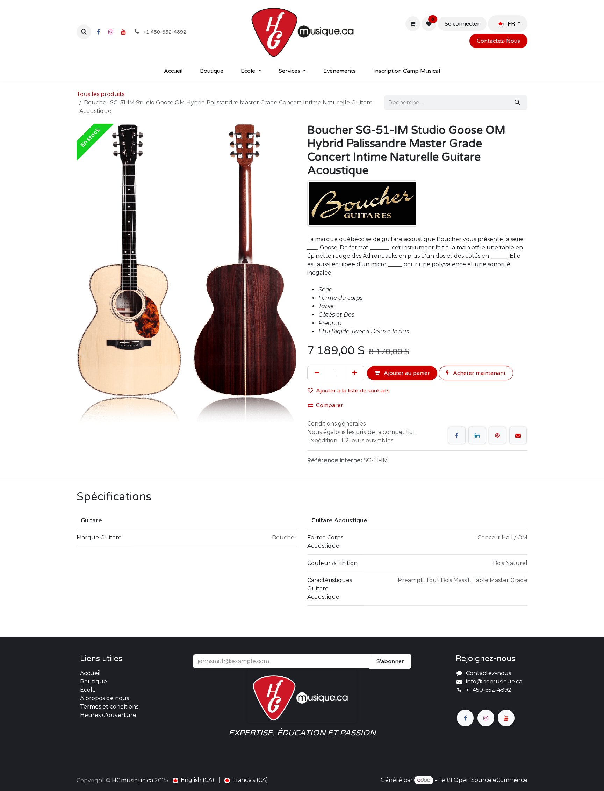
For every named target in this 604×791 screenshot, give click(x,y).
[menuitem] (173, 71)
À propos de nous (104, 698)
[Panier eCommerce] (412, 23)
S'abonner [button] (390, 661)
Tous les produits (100, 94)
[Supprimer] (316, 373)
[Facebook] (98, 31)
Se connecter (462, 23)
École (88, 690)
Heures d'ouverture (108, 715)
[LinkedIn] (477, 435)
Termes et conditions (109, 706)
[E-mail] (518, 435)
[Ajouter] (354, 373)
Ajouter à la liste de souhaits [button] (353, 390)
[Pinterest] (497, 435)
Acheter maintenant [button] (479, 373)
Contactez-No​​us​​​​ (498, 40)
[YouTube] (123, 31)
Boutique (93, 681)
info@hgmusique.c (492, 681)
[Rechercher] (517, 102)
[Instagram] (110, 31)
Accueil (90, 673)
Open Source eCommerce (490, 780)
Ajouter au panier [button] (406, 373)
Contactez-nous (488, 673)
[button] (84, 31)
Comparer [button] (329, 405)
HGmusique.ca (132, 780)
